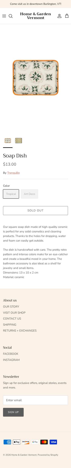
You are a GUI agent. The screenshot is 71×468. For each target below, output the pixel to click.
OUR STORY (11, 307)
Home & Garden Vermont (24, 454)
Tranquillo (13, 173)
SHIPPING (9, 325)
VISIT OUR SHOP (14, 313)
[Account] (58, 16)
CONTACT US (12, 319)
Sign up (13, 412)
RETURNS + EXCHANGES (20, 330)
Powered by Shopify (48, 454)
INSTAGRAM (11, 360)
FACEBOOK (10, 354)
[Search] (12, 16)
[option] (35, 77)
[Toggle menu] (4, 16)
